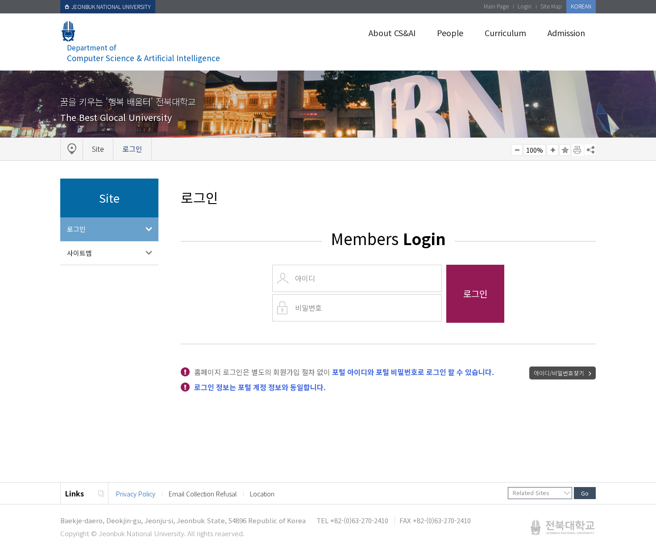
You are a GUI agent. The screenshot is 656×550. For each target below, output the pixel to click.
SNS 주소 (590, 149)
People (450, 32)
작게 (517, 150)
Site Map (551, 6)
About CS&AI (392, 32)
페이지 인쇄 (578, 150)
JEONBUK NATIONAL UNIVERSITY (111, 6)
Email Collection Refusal (203, 493)
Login (524, 6)
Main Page (496, 6)
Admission (566, 32)
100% (534, 150)
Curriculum (505, 32)
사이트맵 (79, 253)
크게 (552, 150)
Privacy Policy (135, 493)
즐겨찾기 (565, 150)
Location (262, 493)
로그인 (76, 228)
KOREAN (581, 6)
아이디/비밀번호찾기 (559, 373)
